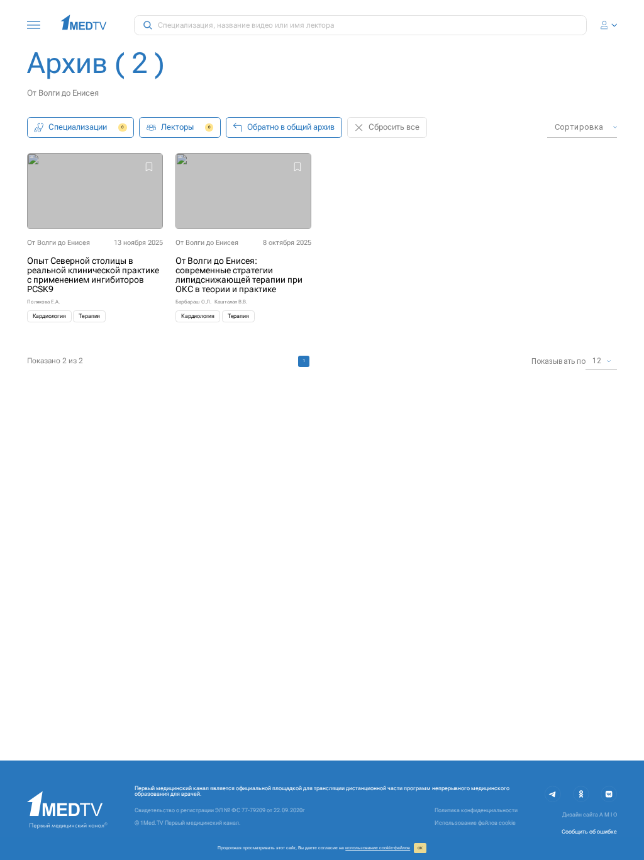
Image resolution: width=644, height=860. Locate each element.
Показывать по (558, 361)
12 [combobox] (596, 360)
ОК (420, 848)
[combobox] (582, 127)
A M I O (608, 815)
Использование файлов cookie (475, 823)
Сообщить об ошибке (589, 832)
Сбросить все (394, 127)
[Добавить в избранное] (149, 167)
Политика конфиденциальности (476, 810)
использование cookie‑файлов (377, 848)
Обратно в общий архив (291, 127)
